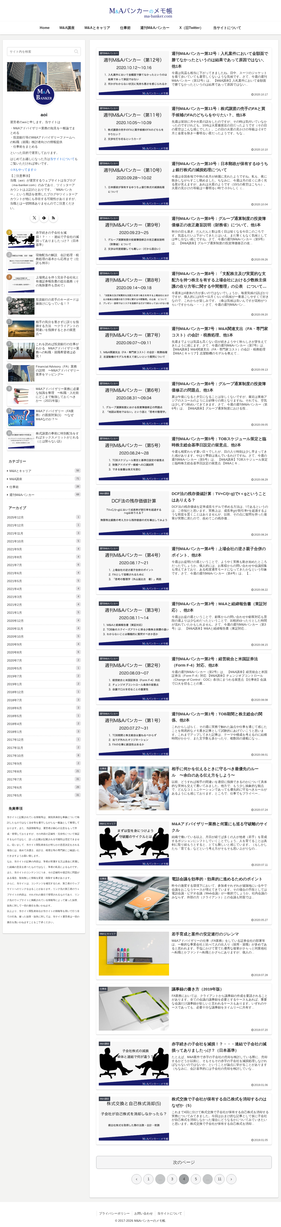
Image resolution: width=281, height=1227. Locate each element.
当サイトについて (62, 159)
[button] (76, 51)
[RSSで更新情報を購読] (53, 217)
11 (220, 1179)
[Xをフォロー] (34, 217)
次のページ (184, 1162)
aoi (44, 114)
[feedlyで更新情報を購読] (44, 217)
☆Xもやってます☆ (23, 169)
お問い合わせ (143, 1213)
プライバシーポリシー (114, 1213)
